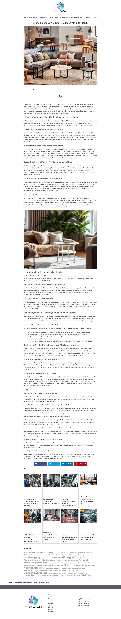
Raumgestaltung (78, 568)
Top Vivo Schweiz (83, 605)
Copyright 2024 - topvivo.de (60, 617)
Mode (56, 17)
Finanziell (34, 17)
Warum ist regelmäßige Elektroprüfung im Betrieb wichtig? (88, 537)
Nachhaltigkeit (33, 567)
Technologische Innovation (57, 573)
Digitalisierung (86, 555)
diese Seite (64, 207)
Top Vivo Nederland (84, 603)
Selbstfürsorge (31, 570)
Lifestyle (50, 17)
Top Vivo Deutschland (85, 599)
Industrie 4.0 (74, 563)
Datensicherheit (55, 555)
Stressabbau (73, 570)
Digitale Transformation (71, 555)
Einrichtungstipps (45, 558)
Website (51, 611)
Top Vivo (27, 17)
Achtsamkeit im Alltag (43, 553)
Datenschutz (46, 555)
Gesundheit (42, 17)
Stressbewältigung (35, 572)
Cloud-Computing (37, 555)
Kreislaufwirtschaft (84, 563)
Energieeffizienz (73, 557)
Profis (71, 17)
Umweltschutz (31, 575)
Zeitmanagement (28, 578)
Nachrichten (64, 17)
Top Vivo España (83, 601)
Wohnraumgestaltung (79, 575)
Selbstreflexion (44, 570)
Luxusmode (58, 565)
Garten (50, 597)
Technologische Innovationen (76, 573)
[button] (94, 90)
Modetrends (70, 565)
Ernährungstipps (72, 560)
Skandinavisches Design (59, 570)
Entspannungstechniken (37, 560)
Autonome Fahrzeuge (77, 552)
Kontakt (94, 17)
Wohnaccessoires (59, 575)
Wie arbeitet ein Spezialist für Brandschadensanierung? (51, 501)
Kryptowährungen (28, 565)
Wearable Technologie (46, 575)
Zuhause (87, 17)
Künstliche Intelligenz (42, 565)
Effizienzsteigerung (32, 558)
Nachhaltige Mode (86, 565)
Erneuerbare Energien (59, 560)
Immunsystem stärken (65, 563)
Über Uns (51, 607)
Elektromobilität (57, 558)
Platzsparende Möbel (62, 568)
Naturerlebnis (48, 568)
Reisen (76, 17)
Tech (81, 17)
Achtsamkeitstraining (62, 553)
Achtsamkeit (29, 553)
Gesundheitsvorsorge (54, 563)
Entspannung (88, 558)
